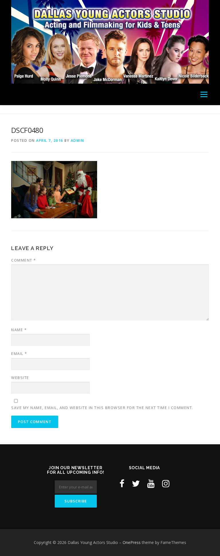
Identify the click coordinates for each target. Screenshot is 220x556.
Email (19, 353)
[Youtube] (151, 483)
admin (77, 140)
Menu (204, 94)
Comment (23, 260)
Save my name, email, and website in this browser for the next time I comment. (102, 407)
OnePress (132, 542)
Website (20, 377)
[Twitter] (136, 483)
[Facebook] (121, 483)
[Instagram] (166, 483)
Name (19, 329)
